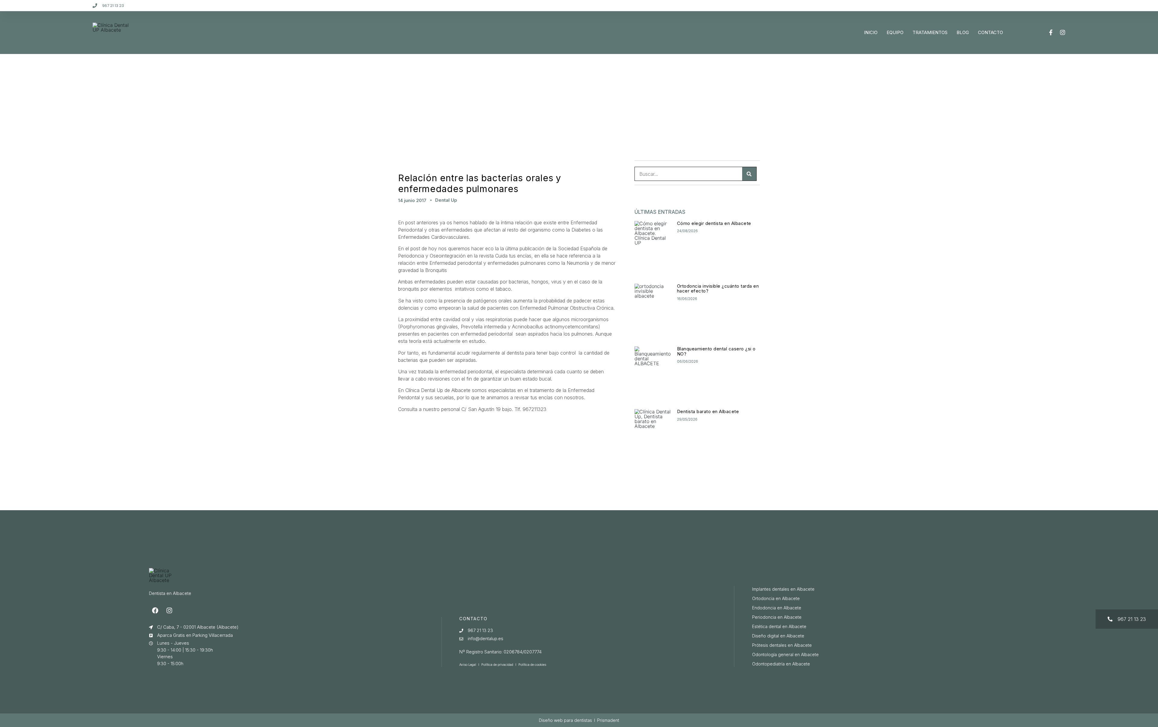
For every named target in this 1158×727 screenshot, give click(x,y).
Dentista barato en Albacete (708, 411)
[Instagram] (1062, 32)
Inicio (871, 32)
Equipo (895, 32)
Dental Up (446, 200)
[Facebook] (155, 610)
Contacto (990, 32)
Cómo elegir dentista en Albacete (714, 223)
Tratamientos (930, 32)
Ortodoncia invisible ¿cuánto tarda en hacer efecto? (718, 288)
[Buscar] (749, 174)
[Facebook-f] (1051, 32)
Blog (963, 32)
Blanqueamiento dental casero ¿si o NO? (716, 351)
